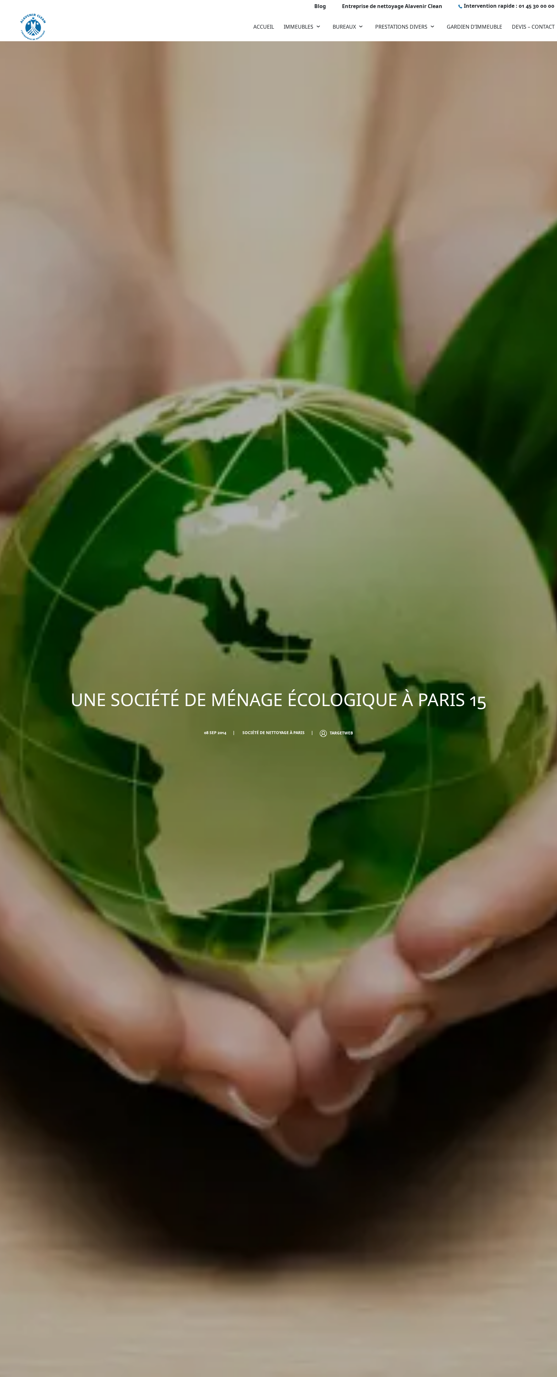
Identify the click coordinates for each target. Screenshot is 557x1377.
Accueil (263, 26)
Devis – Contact (533, 26)
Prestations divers (401, 26)
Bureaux (344, 26)
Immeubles (298, 26)
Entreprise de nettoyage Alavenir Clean (392, 6)
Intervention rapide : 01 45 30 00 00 (509, 5)
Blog (320, 6)
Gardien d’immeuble (474, 26)
